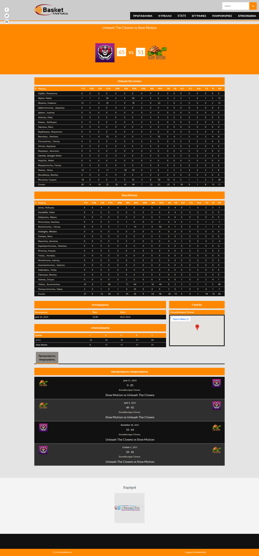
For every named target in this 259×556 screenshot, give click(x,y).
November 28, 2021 (130, 425)
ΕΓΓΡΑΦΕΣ (199, 15)
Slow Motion (41, 345)
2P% (134, 88)
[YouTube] (6, 21)
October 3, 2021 (129, 447)
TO (206, 88)
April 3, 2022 (130, 403)
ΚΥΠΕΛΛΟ (165, 15)
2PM (117, 88)
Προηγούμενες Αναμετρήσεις (47, 357)
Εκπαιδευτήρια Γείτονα (182, 312)
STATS (182, 15)
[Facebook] (6, 9)
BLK (199, 88)
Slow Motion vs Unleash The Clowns (130, 395)
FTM (91, 88)
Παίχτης (42, 88)
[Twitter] (6, 15)
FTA (100, 88)
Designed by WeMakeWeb (195, 552)
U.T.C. (38, 340)
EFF (219, 88)
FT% (108, 88)
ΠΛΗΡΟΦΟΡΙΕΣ (222, 15)
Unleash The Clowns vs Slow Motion (130, 439)
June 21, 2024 (129, 380)
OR (175, 88)
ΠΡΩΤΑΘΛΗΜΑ (142, 15)
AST (182, 88)
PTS (83, 88)
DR (168, 88)
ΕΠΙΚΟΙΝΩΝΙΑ (247, 15)
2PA (126, 88)
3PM (143, 88)
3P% (160, 88)
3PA (152, 88)
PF (213, 88)
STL (190, 88)
